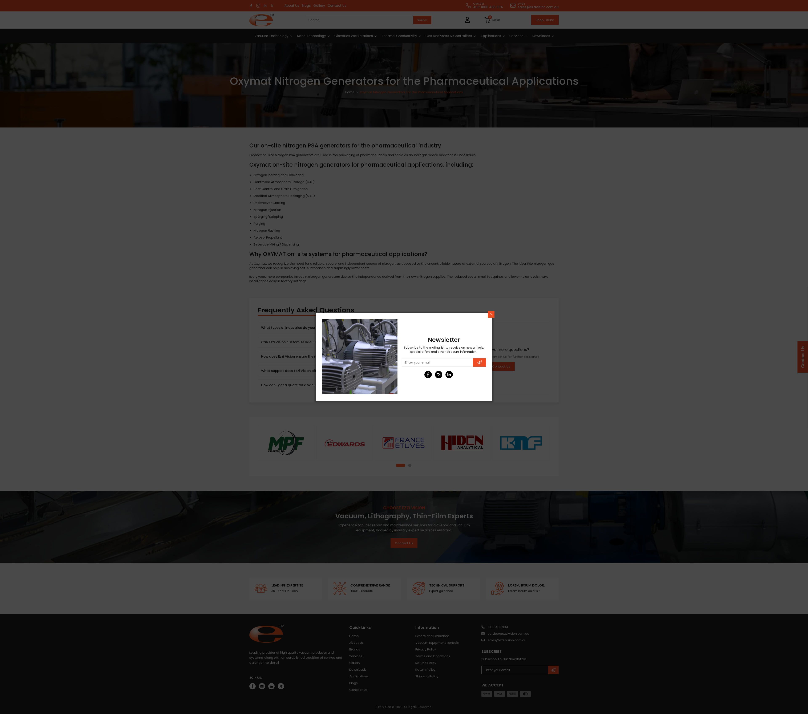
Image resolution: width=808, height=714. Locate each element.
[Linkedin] (449, 374)
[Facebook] (428, 374)
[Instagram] (438, 374)
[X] (459, 374)
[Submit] (479, 362)
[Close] (491, 314)
